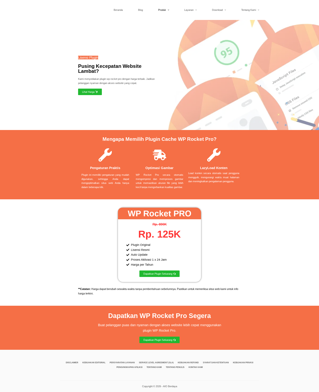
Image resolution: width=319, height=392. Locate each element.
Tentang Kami (248, 9)
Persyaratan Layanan (122, 362)
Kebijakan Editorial (94, 362)
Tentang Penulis (175, 367)
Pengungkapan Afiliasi (129, 367)
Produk (162, 9)
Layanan (189, 9)
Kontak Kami (196, 367)
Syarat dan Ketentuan (216, 362)
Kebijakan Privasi (243, 362)
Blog (140, 9)
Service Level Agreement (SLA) (156, 362)
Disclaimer (72, 362)
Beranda (118, 9)
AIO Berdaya (170, 386)
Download (217, 9)
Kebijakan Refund (188, 362)
